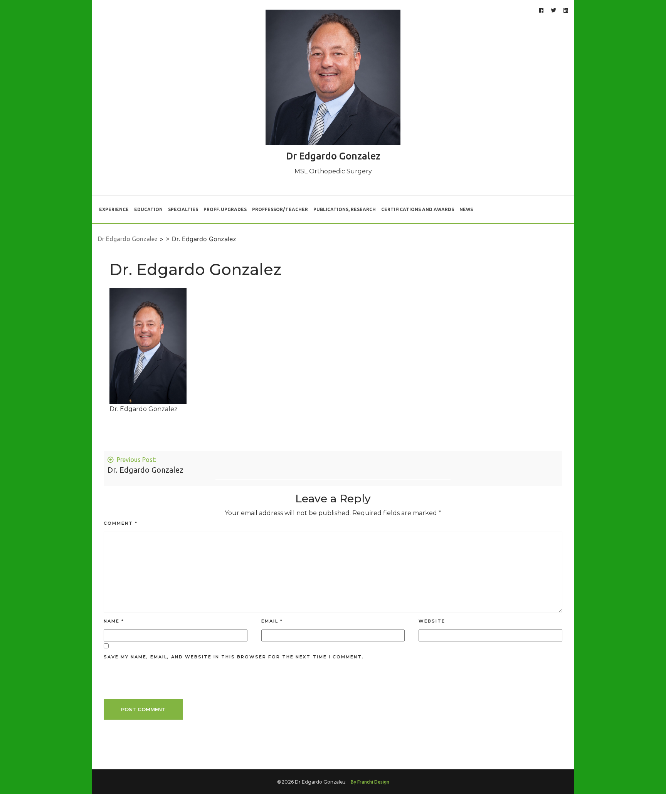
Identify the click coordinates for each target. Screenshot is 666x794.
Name (114, 621)
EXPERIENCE (114, 209)
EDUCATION (148, 209)
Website (432, 621)
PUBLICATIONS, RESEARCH (344, 209)
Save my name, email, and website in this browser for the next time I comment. (234, 657)
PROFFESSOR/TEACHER (280, 209)
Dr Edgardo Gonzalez (333, 156)
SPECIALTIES (183, 209)
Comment (121, 523)
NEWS (466, 209)
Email (272, 621)
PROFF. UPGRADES (225, 209)
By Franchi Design (370, 781)
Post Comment (143, 709)
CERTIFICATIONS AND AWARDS (417, 209)
